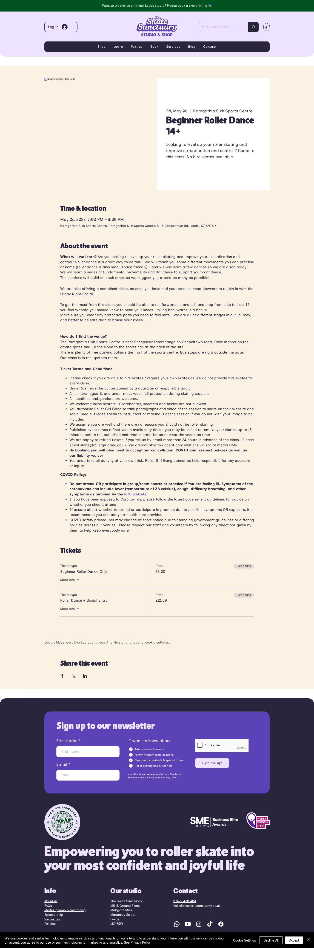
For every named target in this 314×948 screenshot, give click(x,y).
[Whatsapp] (176, 924)
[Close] (308, 940)
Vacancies (52, 919)
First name (66, 741)
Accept (294, 940)
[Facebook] (220, 924)
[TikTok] (209, 924)
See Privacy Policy (137, 942)
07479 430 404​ (184, 901)
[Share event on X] (73, 676)
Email (61, 764)
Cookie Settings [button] (244, 940)
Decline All (271, 940)
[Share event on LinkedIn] (85, 676)
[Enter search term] (253, 27)
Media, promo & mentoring (65, 910)
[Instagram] (198, 924)
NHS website (135, 494)
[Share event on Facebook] (62, 676)
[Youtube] (187, 924)
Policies (50, 924)
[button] (266, 26)
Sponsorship (53, 915)
